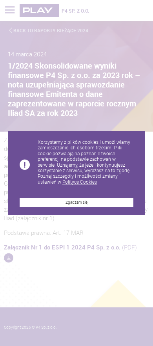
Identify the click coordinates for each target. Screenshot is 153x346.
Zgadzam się (76, 202)
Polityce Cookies (79, 182)
